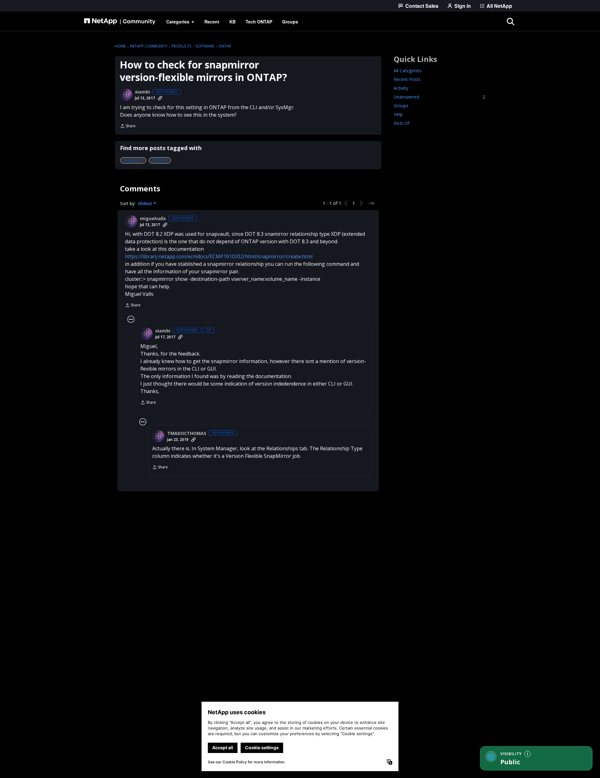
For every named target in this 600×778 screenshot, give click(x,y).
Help (398, 114)
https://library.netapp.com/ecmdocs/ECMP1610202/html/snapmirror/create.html (218, 256)
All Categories (408, 70)
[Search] (511, 21)
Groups (401, 106)
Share (128, 126)
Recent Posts (407, 79)
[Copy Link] (160, 98)
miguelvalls (153, 218)
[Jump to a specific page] (371, 203)
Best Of (401, 123)
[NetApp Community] (120, 22)
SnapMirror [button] (133, 160)
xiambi (142, 92)
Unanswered (439, 97)
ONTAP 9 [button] (160, 160)
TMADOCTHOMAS (186, 433)
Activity (401, 88)
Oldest (145, 203)
